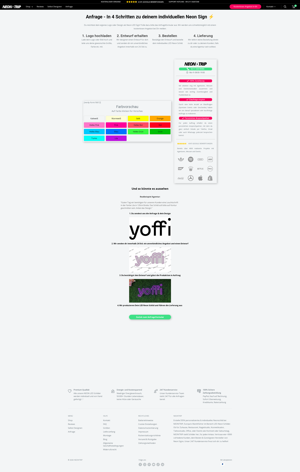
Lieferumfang (109, 431)
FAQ (105, 424)
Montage (107, 435)
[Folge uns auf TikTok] (158, 464)
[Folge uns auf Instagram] (144, 464)
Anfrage (69, 6)
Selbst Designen (54, 6)
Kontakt (106, 420)
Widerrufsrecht (109, 449)
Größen (106, 428)
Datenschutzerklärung (148, 428)
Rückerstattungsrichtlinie (149, 435)
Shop (28, 6)
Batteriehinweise (145, 420)
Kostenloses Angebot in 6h (245, 6)
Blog (105, 439)
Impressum (143, 431)
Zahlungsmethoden (147, 443)
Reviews (40, 6)
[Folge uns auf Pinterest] (149, 464)
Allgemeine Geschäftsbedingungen (113, 444)
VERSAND (117, 2)
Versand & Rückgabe (147, 439)
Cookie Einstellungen (147, 424)
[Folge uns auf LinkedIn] (162, 464)
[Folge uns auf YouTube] (153, 464)
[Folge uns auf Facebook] (140, 464)
